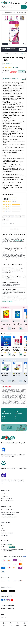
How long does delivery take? (9, 289)
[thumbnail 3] (16, 18)
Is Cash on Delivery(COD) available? (10, 282)
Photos (12, 216)
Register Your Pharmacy (7, 533)
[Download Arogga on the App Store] (12, 591)
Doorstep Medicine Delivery (8, 514)
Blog (2, 526)
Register (22, 49)
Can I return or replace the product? (10, 297)
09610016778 (11, 544)
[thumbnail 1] (6, 18)
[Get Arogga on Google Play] (4, 591)
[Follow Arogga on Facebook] (5, 600)
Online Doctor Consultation (7, 509)
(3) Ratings (15, 67)
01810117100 (12, 546)
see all (25, 307)
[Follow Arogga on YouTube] (12, 600)
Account (3, 530)
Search (24, 7)
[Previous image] (4, 32)
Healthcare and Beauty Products (9, 517)
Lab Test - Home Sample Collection (10, 512)
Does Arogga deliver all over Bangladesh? (11, 276)
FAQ (2, 528)
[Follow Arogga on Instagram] (8, 600)
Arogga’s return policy (7, 301)
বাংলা (24, 79)
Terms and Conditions (6, 498)
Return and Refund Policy (7, 500)
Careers (3, 493)
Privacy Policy (4, 496)
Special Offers (4, 535)
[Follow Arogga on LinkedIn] (2, 600)
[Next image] (23, 32)
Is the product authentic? (7, 267)
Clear (5, 216)
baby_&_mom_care (18, 240)
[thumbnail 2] (11, 18)
